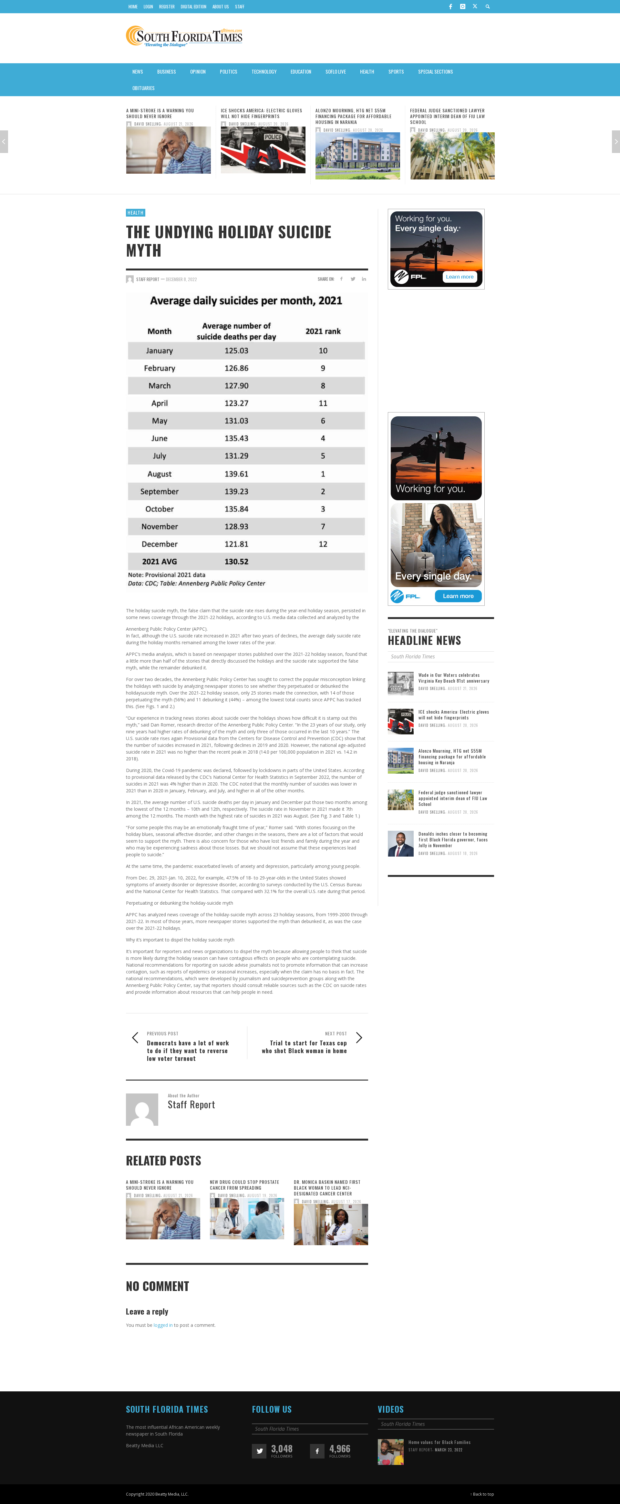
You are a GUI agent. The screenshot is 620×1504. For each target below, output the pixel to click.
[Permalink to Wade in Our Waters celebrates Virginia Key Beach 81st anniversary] (401, 683)
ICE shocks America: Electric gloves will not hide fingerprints (167, 113)
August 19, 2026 (262, 1195)
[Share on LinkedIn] (363, 278)
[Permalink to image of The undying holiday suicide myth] (247, 442)
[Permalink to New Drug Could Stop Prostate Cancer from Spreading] (247, 1220)
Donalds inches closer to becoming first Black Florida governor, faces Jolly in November (453, 839)
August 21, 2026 (178, 1195)
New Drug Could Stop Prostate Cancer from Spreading (244, 1184)
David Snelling (147, 124)
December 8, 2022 (181, 279)
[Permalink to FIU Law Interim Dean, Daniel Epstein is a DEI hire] (452, 152)
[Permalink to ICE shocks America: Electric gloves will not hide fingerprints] (168, 152)
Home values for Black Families (439, 1441)
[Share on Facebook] (341, 278)
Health (136, 212)
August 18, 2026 (463, 853)
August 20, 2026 (179, 124)
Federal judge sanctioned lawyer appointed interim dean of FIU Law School (352, 116)
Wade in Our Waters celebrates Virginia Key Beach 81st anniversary (453, 677)
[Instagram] (463, 6)
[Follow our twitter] (259, 1451)
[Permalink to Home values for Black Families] (391, 1451)
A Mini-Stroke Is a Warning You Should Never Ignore (160, 1184)
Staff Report (420, 1449)
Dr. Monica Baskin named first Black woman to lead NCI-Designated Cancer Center (327, 1187)
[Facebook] (450, 6)
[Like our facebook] (317, 1451)
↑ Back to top (482, 1494)
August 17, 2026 (346, 1201)
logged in (163, 1325)
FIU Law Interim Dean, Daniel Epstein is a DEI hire (452, 113)
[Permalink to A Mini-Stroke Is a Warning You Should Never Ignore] (163, 1220)
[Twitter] (475, 6)
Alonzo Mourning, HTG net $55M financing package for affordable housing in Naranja (259, 116)
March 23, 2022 (448, 1449)
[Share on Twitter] (352, 278)
